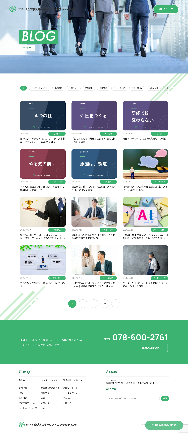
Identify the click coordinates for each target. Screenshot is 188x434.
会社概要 (23, 398)
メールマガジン (70, 393)
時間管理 (103, 88)
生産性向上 (73, 88)
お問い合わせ (69, 403)
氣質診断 (58, 88)
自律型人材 (153, 88)
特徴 (21, 393)
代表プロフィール (27, 403)
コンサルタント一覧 (28, 408)
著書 (43, 398)
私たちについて (26, 380)
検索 (165, 398)
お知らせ (45, 403)
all (23, 88)
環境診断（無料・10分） (72, 381)
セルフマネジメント (40, 88)
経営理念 (23, 388)
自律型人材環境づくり (51, 388)
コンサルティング (49, 380)
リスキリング (119, 88)
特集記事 (88, 88)
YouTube (67, 398)
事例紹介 (45, 393)
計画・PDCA (137, 88)
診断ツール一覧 (70, 388)
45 (105, 303)
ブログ (44, 408)
